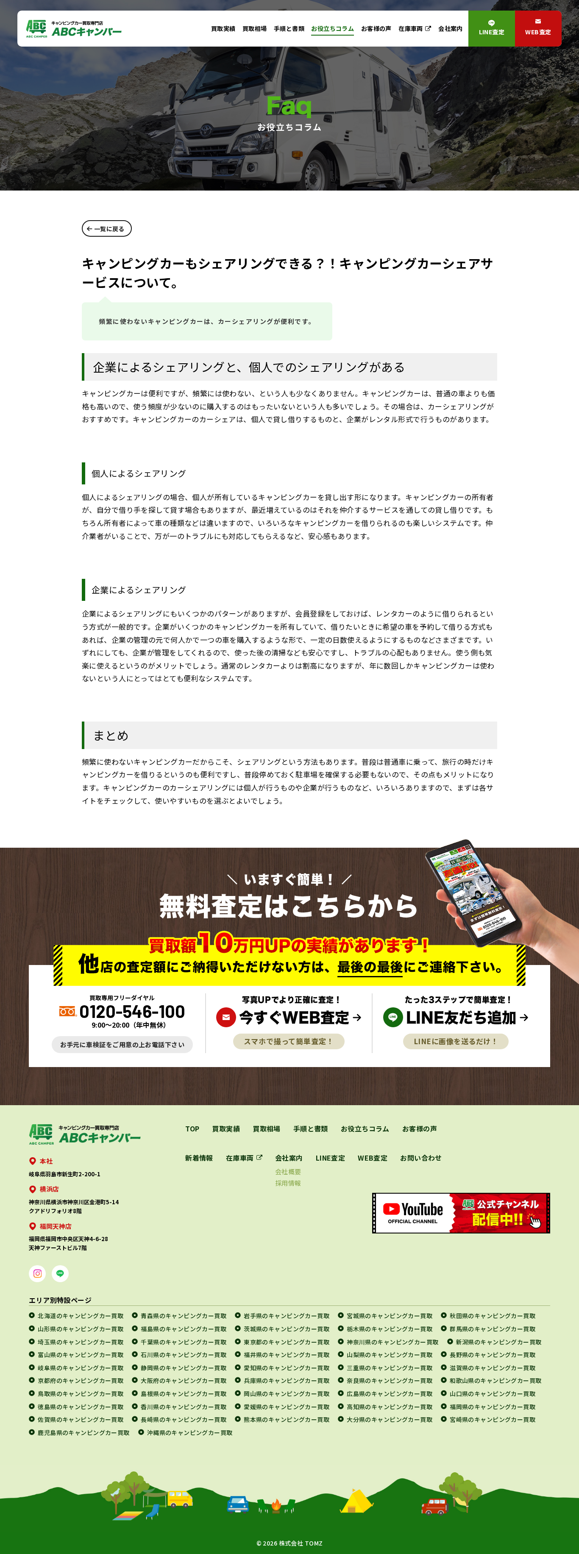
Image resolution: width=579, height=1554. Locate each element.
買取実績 (223, 28)
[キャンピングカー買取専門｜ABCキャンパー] (74, 28)
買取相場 (254, 28)
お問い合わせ (421, 1158)
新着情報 (199, 1158)
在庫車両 (410, 28)
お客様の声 (376, 28)
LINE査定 (492, 32)
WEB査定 (538, 32)
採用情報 (288, 1182)
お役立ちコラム (332, 28)
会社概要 (288, 1171)
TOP (192, 1128)
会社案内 (450, 28)
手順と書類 (289, 28)
